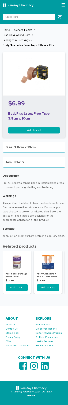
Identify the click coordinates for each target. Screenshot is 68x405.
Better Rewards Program (49, 332)
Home (6, 30)
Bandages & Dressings (16, 40)
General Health (23, 30)
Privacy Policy (13, 337)
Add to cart (34, 130)
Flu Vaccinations (44, 345)
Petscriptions (43, 324)
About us (11, 324)
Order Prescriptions (46, 328)
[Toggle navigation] (63, 5)
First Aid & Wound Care (16, 35)
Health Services (44, 341)
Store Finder (12, 332)
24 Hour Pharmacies (47, 337)
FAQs (8, 341)
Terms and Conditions (18, 345)
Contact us (12, 328)
